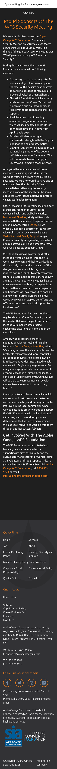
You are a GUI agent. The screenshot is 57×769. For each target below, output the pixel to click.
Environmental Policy (40, 568)
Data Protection (37, 562)
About (31, 546)
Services (33, 539)
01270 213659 (14, 664)
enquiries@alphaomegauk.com (23, 654)
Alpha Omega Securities (29, 346)
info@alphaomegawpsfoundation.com (25, 475)
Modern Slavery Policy (15, 562)
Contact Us (34, 578)
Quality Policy (10, 578)
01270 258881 (14, 660)
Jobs (5, 546)
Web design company (43, 762)
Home (6, 539)
